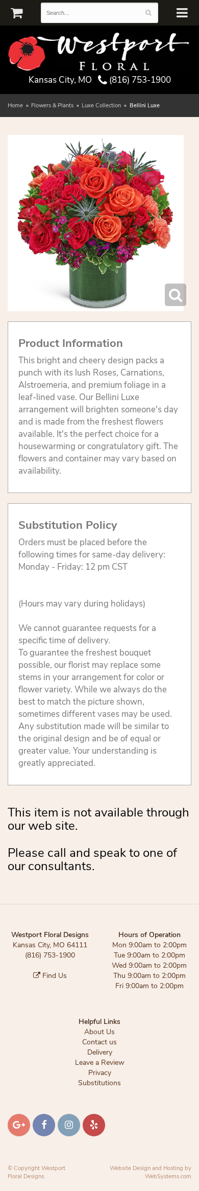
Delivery (99, 1052)
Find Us (53, 975)
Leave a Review (100, 1062)
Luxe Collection (101, 105)
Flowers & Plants (52, 105)
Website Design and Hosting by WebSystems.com (150, 1172)
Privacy (99, 1073)
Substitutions (99, 1083)
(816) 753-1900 (139, 80)
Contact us (99, 1042)
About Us (99, 1032)
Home (15, 105)
